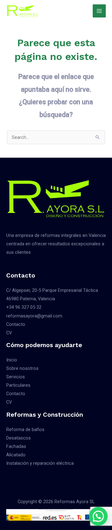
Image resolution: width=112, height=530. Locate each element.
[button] (98, 516)
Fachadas (16, 446)
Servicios (15, 377)
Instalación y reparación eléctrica (40, 463)
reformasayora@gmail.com (34, 316)
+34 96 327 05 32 (23, 307)
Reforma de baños (25, 429)
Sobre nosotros (22, 368)
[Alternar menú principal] (99, 10)
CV (9, 333)
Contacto (15, 324)
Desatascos (18, 438)
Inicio (11, 360)
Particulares (18, 385)
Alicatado (16, 455)
